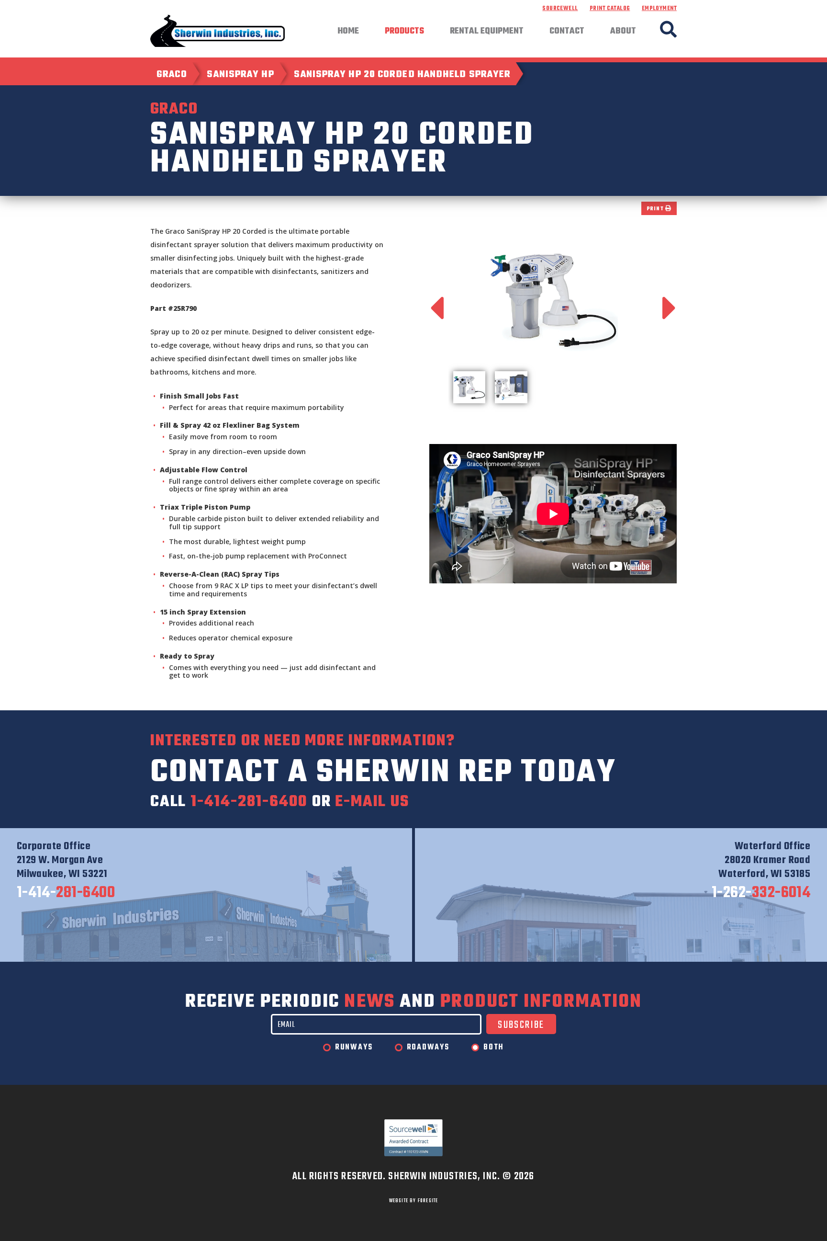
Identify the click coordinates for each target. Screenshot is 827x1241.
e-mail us (372, 802)
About (623, 31)
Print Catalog (610, 8)
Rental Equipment (487, 31)
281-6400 (66, 893)
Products (404, 31)
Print (656, 209)
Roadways (428, 1047)
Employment (659, 8)
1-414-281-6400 (249, 802)
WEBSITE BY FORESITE (413, 1201)
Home (348, 31)
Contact (566, 31)
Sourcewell (560, 8)
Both (493, 1047)
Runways (354, 1047)
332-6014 (761, 893)
